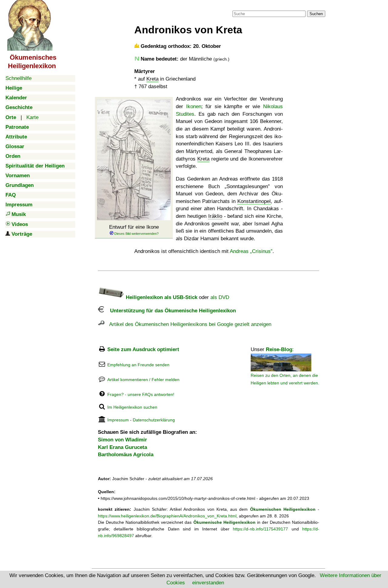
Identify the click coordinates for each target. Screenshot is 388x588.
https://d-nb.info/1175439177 (260, 529)
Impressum (118, 419)
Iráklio (215, 216)
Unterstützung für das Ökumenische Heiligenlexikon (170, 311)
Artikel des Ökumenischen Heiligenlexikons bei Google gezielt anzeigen (188, 324)
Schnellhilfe (18, 78)
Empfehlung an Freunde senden (138, 364)
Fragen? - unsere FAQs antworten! (140, 394)
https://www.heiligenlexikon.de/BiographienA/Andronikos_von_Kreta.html (167, 515)
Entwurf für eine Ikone (134, 227)
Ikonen (193, 106)
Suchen (316, 14)
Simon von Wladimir (122, 440)
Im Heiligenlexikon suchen (132, 407)
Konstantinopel (254, 201)
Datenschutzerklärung (154, 419)
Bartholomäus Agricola (125, 454)
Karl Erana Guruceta (122, 447)
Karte (32, 117)
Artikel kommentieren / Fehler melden (143, 379)
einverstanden (208, 583)
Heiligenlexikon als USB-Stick (160, 297)
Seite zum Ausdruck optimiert (143, 349)
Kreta (152, 79)
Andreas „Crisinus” (251, 251)
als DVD (219, 297)
